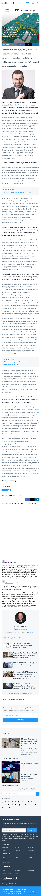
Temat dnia (5, 847)
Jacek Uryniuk (12, 27)
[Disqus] (20, 532)
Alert (16, 858)
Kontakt (17, 873)
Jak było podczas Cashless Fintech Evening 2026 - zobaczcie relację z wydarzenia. (29, 777)
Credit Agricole (20, 105)
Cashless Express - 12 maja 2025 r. (29, 765)
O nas (3, 870)
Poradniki (17, 850)
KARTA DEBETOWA (31, 503)
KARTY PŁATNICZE (10, 503)
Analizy (4, 850)
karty (27, 107)
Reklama (17, 870)
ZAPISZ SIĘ (20, 720)
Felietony (17, 847)
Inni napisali (31, 850)
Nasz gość (31, 847)
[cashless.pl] (8, 3)
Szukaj (30, 858)
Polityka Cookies (6, 873)
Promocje (5, 734)
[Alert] (33, 3)
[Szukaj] (38, 3)
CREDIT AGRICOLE (20, 503)
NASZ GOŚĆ (5, 44)
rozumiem (32, 891)
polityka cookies (16, 893)
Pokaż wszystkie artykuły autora (20, 693)
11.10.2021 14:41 (12, 29)
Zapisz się (32, 830)
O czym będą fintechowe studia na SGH (17, 192)
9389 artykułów (31, 633)
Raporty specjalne (7, 863)
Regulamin (31, 870)
